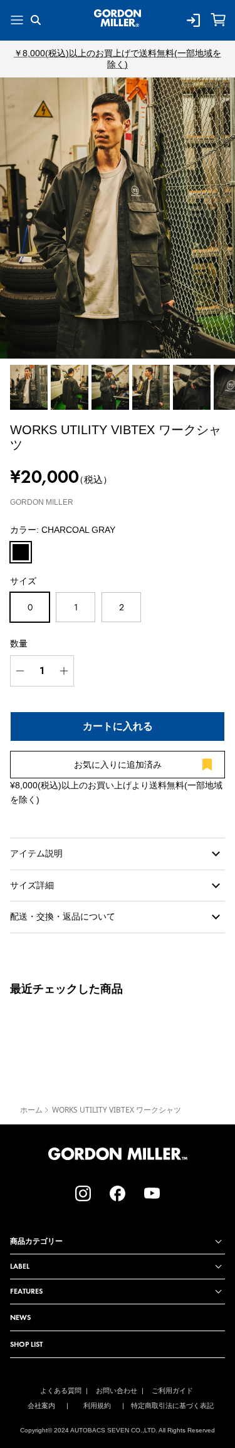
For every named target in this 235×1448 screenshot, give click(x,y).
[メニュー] (17, 20)
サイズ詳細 (32, 885)
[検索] (44, 20)
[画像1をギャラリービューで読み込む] (117, 218)
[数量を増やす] (64, 671)
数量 (19, 643)
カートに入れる (118, 726)
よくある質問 (60, 1390)
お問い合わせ (116, 1390)
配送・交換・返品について (62, 916)
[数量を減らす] (20, 671)
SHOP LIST (26, 1344)
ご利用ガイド (172, 1390)
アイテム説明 (36, 853)
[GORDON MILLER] (117, 18)
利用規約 (97, 1405)
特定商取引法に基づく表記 (172, 1405)
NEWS (20, 1317)
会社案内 (41, 1405)
